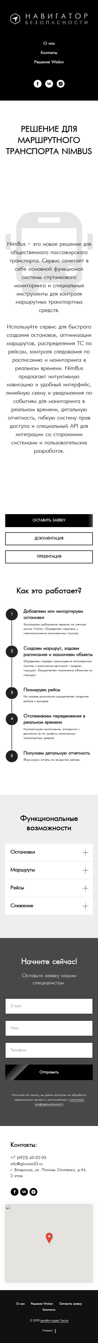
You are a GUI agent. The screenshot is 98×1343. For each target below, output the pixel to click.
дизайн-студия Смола (54, 1320)
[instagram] (61, 84)
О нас (49, 43)
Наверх (47, 1330)
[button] (49, 1238)
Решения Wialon (49, 62)
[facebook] (38, 84)
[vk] (49, 84)
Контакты (49, 53)
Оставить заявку (70, 1303)
